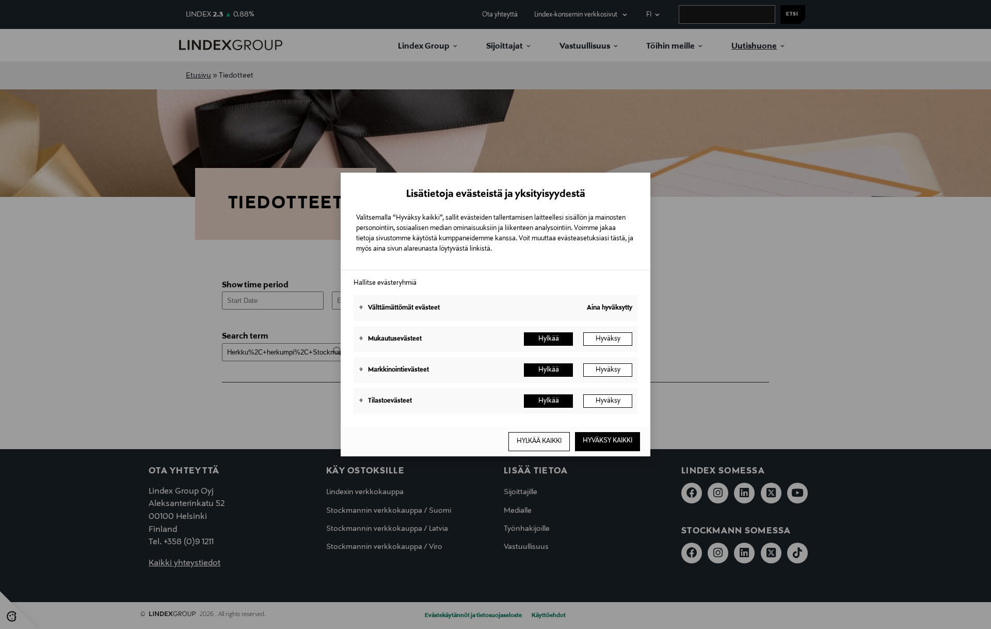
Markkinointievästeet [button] (394, 370)
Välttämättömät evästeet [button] (399, 308)
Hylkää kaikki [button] (539, 441)
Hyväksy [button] (608, 339)
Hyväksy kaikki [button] (607, 440)
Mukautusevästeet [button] (390, 339)
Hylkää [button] (548, 339)
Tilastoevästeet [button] (385, 401)
